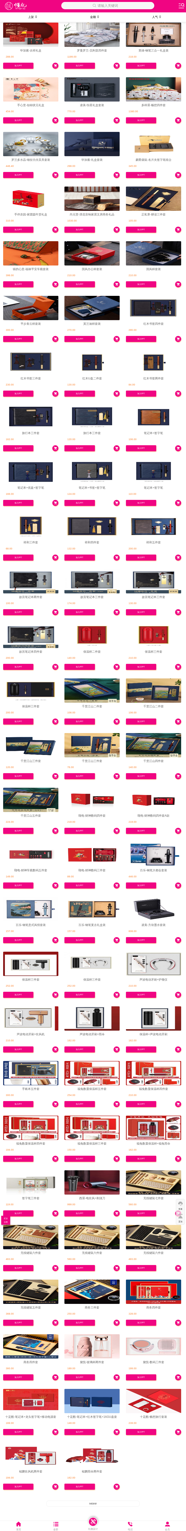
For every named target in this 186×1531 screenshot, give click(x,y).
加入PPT (18, 66)
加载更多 (93, 1504)
